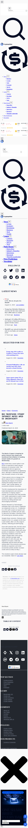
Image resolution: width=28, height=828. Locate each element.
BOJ (3, 463)
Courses (9, 94)
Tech (8, 83)
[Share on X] (9, 570)
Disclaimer (24, 127)
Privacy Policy (8, 728)
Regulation (9, 89)
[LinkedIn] (23, 272)
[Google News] (14, 285)
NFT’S (9, 242)
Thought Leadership (12, 113)
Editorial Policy (8, 730)
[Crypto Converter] (14, 210)
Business (9, 78)
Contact (6, 714)
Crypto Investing (9, 698)
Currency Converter (10, 742)
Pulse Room (7, 103)
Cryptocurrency (8, 680)
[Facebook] (17, 278)
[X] (11, 272)
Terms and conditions (10, 735)
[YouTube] (23, 278)
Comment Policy (9, 734)
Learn (5, 92)
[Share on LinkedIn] (3, 570)
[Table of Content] (25, 824)
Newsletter (6, 117)
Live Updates (20, 305)
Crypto (8, 80)
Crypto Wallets (8, 701)
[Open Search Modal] (14, 42)
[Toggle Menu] (2, 2)
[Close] (2, 826)
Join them (20, 556)
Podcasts (6, 687)
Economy (9, 85)
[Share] (25, 816)
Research (9, 111)
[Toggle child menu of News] (7, 76)
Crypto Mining (8, 699)
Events (6, 716)
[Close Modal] (9, 8)
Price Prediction (8, 682)
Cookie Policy (8, 732)
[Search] (26, 10)
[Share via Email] (12, 570)
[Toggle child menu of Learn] (7, 91)
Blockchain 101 (8, 694)
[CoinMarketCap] (5, 278)
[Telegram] (11, 278)
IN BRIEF (4, 562)
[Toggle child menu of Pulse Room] (11, 102)
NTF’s (8, 98)
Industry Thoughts (12, 107)
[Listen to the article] (25, 820)
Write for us (7, 717)
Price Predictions (8, 115)
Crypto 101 (7, 696)
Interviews (9, 109)
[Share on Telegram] (6, 570)
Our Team (7, 712)
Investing (9, 96)
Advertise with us (9, 719)
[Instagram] (17, 272)
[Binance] (5, 272)
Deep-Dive (9, 105)
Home (3, 410)
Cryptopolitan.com (14, 578)
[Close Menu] (2, 214)
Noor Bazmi (9, 423)
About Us (6, 710)
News (5, 76)
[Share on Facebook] (15, 570)
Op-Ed (8, 87)
